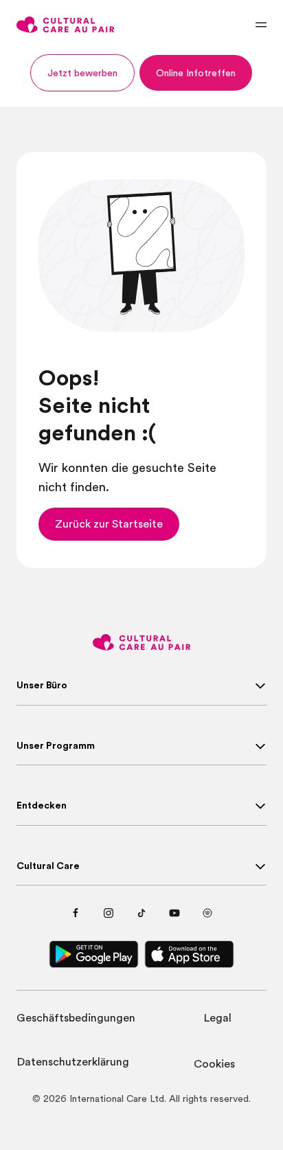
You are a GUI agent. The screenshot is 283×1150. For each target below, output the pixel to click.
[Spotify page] (207, 912)
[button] (82, 73)
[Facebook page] (75, 912)
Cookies (214, 1064)
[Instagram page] (108, 912)
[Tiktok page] (141, 912)
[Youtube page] (174, 912)
